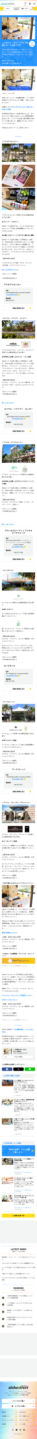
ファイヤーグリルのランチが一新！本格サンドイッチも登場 (18, 1279)
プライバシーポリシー (24, 1420)
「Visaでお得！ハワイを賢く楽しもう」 (18, 1150)
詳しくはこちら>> (8, 403)
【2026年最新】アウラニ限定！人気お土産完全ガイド (20, 1325)
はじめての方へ (22, 1412)
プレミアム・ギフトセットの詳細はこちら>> (17, 995)
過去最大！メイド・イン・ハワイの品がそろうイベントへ (18, 1258)
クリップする (18, 1057)
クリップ (32, 45)
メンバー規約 (22, 1424)
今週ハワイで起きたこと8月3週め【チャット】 (16, 1273)
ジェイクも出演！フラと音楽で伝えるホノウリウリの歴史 (18, 1268)
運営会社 (4, 1412)
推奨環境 (4, 1424)
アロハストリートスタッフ (8, 1420)
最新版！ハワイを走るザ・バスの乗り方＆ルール (19, 1311)
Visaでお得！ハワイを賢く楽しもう (12, 63)
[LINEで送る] (30, 1069)
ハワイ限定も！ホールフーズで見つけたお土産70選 (19, 1304)
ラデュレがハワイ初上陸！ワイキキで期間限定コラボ (18, 1263)
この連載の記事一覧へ (18, 1215)
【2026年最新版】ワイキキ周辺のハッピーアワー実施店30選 (20, 1297)
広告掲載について (6, 1416)
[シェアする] (7, 1069)
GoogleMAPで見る (12, 294)
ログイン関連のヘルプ (24, 1416)
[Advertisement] (11, 1368)
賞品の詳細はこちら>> (9, 933)
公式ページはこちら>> (9, 1000)
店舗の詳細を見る (18, 308)
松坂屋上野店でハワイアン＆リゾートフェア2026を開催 (19, 1318)
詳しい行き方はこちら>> (10, 270)
